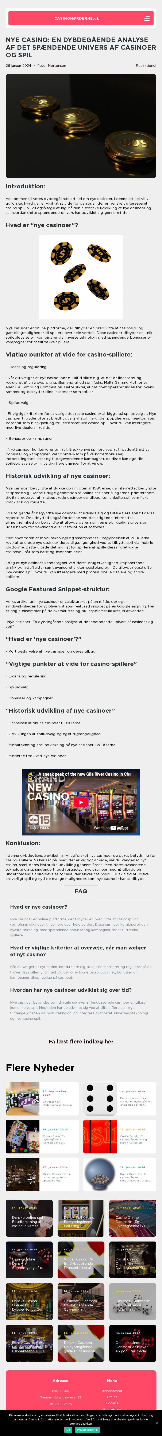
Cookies (112, 1403)
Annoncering (112, 1391)
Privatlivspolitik (87, 1429)
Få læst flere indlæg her (81, 1041)
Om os (112, 1397)
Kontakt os (112, 1409)
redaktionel (146, 66)
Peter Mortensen (51, 66)
